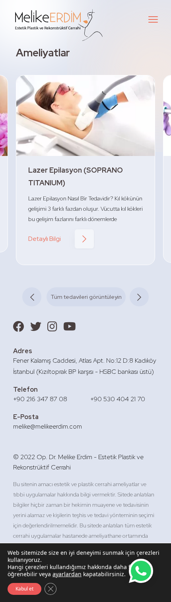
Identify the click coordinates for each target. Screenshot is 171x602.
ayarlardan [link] (67, 574)
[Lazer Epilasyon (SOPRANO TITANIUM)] (85, 115)
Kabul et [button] (24, 588)
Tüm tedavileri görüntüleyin (86, 296)
